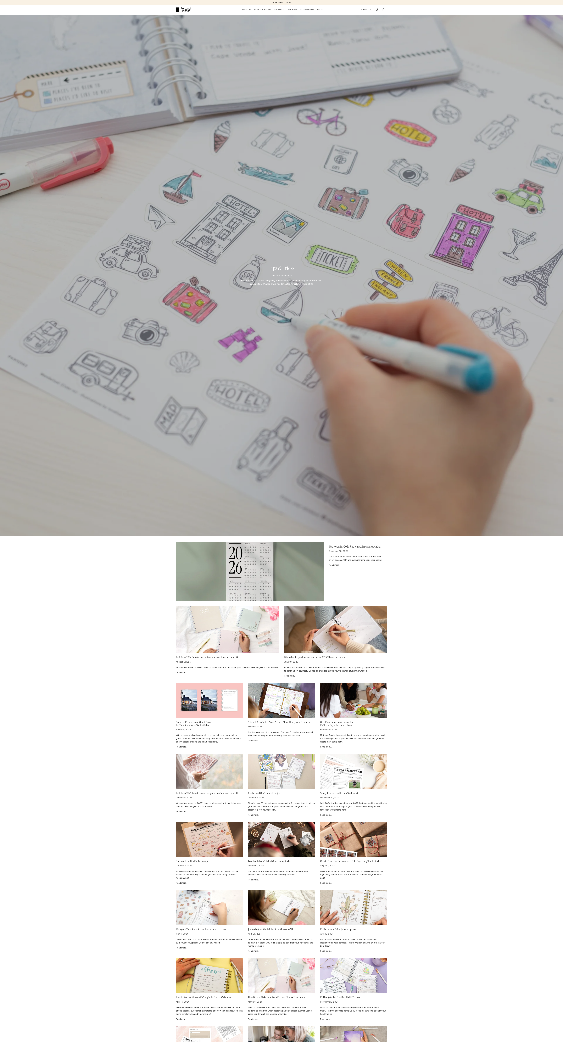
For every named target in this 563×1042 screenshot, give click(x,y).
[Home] (183, 9)
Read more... (334, 565)
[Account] (377, 9)
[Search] (371, 9)
